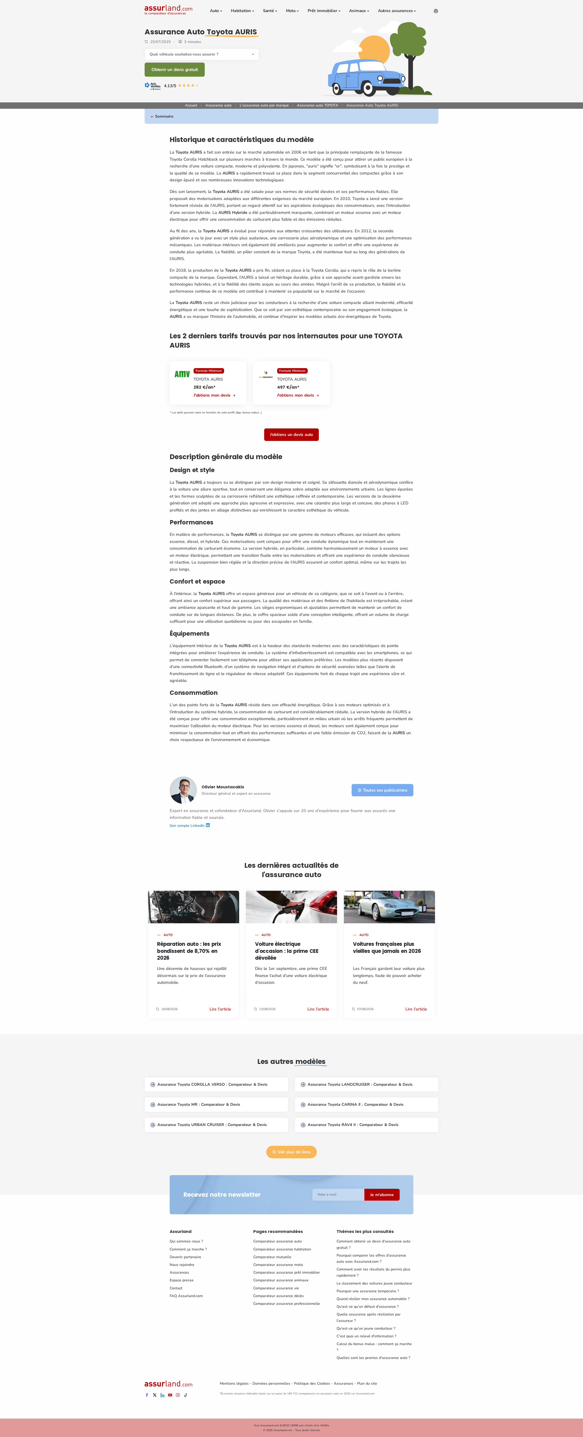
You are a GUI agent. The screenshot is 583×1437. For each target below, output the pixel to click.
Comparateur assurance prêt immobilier (286, 1272)
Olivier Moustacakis (223, 787)
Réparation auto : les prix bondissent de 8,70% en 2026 (189, 951)
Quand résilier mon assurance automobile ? (373, 1298)
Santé (268, 10)
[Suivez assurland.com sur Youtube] (170, 1395)
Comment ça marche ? (188, 1249)
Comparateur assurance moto (278, 1264)
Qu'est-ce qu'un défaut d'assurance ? (368, 1306)
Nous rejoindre (182, 1264)
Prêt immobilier (322, 10)
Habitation (241, 10)
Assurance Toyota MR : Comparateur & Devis (198, 1104)
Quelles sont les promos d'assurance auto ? (373, 1357)
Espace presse (182, 1280)
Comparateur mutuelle (272, 1257)
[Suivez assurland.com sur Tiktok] (185, 1395)
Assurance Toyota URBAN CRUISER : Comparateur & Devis (212, 1124)
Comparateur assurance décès (278, 1295)
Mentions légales (234, 1383)
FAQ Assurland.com (186, 1295)
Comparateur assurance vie (276, 1288)
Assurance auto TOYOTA (317, 105)
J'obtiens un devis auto (291, 434)
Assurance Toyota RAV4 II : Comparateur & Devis (353, 1124)
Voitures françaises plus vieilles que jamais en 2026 (387, 948)
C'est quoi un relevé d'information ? (366, 1336)
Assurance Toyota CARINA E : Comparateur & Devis (355, 1104)
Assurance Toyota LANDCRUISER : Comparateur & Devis (360, 1084)
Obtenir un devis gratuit (174, 70)
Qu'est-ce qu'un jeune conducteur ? (366, 1328)
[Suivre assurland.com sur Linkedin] (162, 1395)
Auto (214, 10)
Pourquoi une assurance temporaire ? (368, 1291)
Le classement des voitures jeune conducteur (374, 1283)
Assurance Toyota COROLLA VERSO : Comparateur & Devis (212, 1084)
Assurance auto (218, 105)
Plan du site (367, 1383)
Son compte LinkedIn (188, 825)
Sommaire (164, 116)
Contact (176, 1288)
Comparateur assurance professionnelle (286, 1303)
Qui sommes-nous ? (186, 1241)
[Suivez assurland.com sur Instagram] (178, 1395)
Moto (291, 10)
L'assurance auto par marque (264, 105)
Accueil (191, 105)
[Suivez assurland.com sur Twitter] (154, 1395)
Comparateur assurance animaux (280, 1280)
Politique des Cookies (312, 1383)
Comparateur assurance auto (277, 1241)
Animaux (357, 10)
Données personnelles (271, 1383)
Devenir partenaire (185, 1257)
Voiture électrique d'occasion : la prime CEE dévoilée (287, 951)
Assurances (179, 1272)
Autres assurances (395, 10)
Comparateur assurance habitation (282, 1249)
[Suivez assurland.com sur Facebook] (147, 1395)
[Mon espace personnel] (435, 11)
